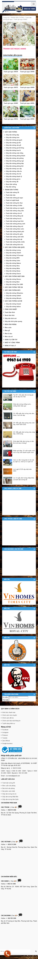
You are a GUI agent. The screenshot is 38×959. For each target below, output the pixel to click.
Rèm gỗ (7, 330)
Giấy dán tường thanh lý (14, 176)
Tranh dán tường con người (15, 208)
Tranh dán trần (10, 195)
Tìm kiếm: (5, 697)
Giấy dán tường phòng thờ (14, 166)
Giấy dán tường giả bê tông (15, 148)
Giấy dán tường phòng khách (15, 155)
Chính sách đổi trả (8, 718)
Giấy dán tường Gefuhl (13, 295)
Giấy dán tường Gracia (13, 273)
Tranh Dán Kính (10, 312)
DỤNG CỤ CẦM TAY (11, 339)
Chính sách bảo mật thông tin (11, 720)
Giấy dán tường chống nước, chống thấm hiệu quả (22, 405)
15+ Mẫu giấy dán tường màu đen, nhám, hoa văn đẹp (24, 414)
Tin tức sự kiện (10, 391)
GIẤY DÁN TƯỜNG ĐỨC (12, 290)
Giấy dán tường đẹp (12, 135)
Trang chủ (6, 17)
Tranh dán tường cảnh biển (15, 237)
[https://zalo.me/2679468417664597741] (19, 371)
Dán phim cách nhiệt (8, 791)
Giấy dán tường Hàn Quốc (10, 799)
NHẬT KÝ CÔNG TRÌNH (12, 342)
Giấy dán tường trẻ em (9, 794)
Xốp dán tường (11, 187)
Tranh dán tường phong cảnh (15, 223)
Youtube (4, 738)
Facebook (5, 729)
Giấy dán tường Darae (13, 271)
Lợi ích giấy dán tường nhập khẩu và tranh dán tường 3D (23, 478)
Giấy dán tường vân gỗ (13, 145)
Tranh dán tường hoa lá (13, 218)
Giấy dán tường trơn (12, 137)
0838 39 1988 (16, 771)
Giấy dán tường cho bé (13, 174)
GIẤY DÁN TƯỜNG (11, 132)
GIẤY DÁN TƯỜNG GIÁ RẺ (13, 301)
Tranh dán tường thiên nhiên (15, 242)
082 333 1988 (23, 773)
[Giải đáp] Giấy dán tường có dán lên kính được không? (23, 442)
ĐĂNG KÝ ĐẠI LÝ (10, 345)
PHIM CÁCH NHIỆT (11, 309)
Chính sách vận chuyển (9, 715)
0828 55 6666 (17, 768)
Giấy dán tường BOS (13, 258)
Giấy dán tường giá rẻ (13, 179)
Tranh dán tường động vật (14, 216)
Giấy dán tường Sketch (13, 253)
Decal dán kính (9, 315)
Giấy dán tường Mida (13, 268)
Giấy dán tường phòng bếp (15, 163)
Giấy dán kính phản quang (13, 321)
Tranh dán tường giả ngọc (14, 198)
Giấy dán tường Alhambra (14, 293)
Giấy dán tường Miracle (13, 298)
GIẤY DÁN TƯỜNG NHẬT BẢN (14, 276)
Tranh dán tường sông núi (14, 226)
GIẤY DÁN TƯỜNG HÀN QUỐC (15, 247)
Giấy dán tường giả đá (13, 142)
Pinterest (5, 735)
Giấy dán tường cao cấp (14, 168)
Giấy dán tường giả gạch (14, 140)
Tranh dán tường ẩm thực (14, 203)
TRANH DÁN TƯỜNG (17, 17)
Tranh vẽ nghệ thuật (12, 200)
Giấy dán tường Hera (13, 266)
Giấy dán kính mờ (10, 318)
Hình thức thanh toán (8, 712)
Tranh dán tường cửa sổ (14, 213)
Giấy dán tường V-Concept (14, 255)
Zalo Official (6, 740)
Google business (7, 743)
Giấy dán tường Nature (13, 263)
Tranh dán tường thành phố (15, 231)
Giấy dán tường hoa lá (13, 150)
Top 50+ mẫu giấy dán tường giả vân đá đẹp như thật (23, 395)
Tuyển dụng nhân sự (8, 723)
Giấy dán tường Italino (13, 306)
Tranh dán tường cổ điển (14, 205)
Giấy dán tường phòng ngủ (15, 161)
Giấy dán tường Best (12, 282)
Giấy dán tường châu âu (14, 171)
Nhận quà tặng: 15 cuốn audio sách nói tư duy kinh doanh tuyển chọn (24, 451)
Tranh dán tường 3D (12, 192)
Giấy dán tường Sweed (13, 304)
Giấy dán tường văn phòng (15, 158)
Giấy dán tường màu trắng (14, 153)
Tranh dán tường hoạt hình (15, 221)
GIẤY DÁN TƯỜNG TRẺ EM (14, 287)
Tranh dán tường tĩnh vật (14, 239)
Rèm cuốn (8, 327)
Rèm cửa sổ (9, 336)
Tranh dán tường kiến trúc (14, 244)
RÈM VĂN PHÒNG (10, 324)
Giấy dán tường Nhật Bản (10, 796)
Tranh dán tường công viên (15, 210)
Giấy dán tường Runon (13, 279)
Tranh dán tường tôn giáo (14, 234)
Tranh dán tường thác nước (15, 229)
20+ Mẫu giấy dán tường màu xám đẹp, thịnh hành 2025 (24, 423)
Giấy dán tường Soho (13, 260)
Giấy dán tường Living (13, 250)
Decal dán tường (11, 184)
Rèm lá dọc (8, 333)
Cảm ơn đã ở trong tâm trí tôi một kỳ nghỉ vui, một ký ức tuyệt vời (23, 461)
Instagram (5, 732)
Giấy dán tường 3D (12, 181)
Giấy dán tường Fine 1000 (14, 284)
